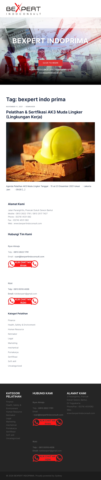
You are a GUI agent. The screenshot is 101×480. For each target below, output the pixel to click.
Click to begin (50, 63)
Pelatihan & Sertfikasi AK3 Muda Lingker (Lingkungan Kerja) (44, 114)
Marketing (12, 343)
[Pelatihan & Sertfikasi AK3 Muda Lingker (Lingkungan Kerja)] (50, 151)
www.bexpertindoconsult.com (28, 223)
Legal (10, 338)
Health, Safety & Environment (21, 325)
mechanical (13, 347)
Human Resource (16, 329)
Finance (11, 320)
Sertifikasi (12, 357)
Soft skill (12, 361)
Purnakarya (13, 352)
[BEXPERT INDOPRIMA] (23, 8)
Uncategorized (15, 366)
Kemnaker (30, 107)
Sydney (58, 475)
